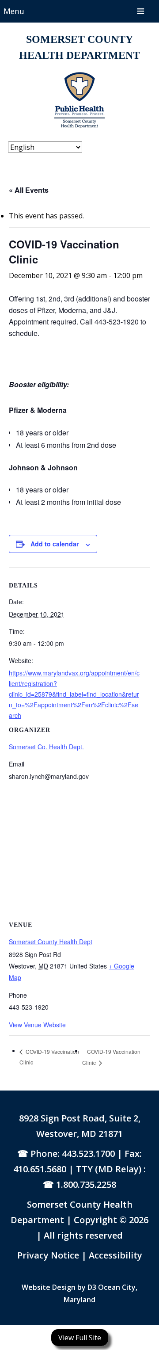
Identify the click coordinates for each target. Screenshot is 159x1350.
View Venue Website (37, 1024)
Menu (14, 11)
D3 (91, 1287)
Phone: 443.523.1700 (72, 1153)
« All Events (29, 190)
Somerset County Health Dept (50, 941)
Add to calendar (54, 543)
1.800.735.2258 (86, 1184)
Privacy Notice (49, 1255)
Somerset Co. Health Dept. (46, 746)
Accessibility (115, 1255)
